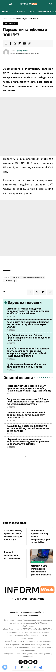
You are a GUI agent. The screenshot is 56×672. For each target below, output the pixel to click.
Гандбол (15, 277)
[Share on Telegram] (34, 667)
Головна (6, 19)
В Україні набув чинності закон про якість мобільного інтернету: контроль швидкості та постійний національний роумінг (28, 352)
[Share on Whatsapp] (28, 667)
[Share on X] (15, 43)
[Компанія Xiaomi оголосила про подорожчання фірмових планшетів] (41, 556)
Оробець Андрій (22, 51)
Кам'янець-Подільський (33, 277)
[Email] (24, 43)
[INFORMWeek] (28, 4)
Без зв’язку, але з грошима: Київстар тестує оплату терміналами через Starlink (28, 324)
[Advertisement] (28, 126)
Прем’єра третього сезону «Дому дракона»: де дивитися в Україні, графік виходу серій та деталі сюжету (29, 388)
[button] (5, 4)
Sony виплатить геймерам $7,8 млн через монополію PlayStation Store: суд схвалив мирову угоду (28, 401)
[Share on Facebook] (10, 43)
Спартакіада (10, 281)
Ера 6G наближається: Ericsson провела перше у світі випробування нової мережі (28, 337)
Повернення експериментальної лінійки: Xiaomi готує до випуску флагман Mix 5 (26, 415)
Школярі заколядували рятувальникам (12, 555)
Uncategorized (10, 23)
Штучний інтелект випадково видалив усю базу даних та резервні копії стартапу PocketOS (28, 311)
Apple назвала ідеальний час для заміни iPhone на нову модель (26, 365)
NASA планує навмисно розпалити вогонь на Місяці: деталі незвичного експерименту (28, 428)
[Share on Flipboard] (20, 43)
